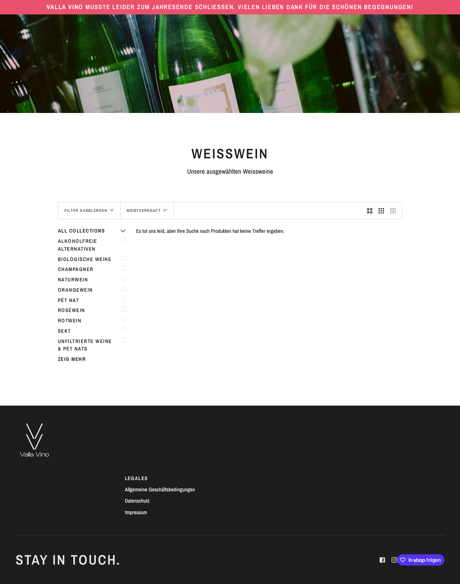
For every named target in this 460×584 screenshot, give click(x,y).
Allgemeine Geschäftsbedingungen (160, 489)
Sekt (64, 330)
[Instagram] (394, 560)
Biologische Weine (84, 259)
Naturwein (73, 279)
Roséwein (71, 310)
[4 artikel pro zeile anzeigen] (394, 210)
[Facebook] (382, 560)
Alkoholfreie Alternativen (77, 245)
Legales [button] (136, 478)
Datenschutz (137, 500)
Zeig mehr (72, 359)
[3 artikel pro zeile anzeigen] (381, 210)
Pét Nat (68, 300)
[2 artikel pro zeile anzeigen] (370, 210)
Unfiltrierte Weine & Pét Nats (85, 345)
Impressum (136, 512)
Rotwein (69, 320)
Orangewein (75, 289)
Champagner (76, 269)
